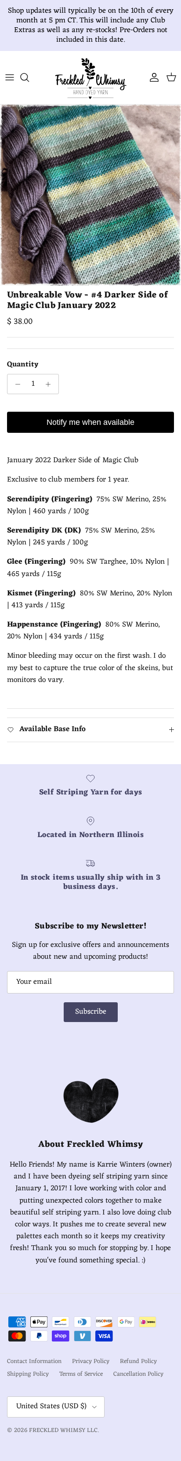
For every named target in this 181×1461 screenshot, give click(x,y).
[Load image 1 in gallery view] (90, 195)
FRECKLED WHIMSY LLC (63, 1430)
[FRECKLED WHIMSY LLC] (90, 77)
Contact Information (34, 1361)
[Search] (29, 77)
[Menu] (9, 77)
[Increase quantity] (50, 384)
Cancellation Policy (138, 1374)
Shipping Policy (28, 1374)
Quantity (22, 365)
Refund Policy (138, 1361)
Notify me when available (90, 422)
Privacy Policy (90, 1361)
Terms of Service (81, 1374)
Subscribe (90, 1012)
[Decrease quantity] (15, 384)
